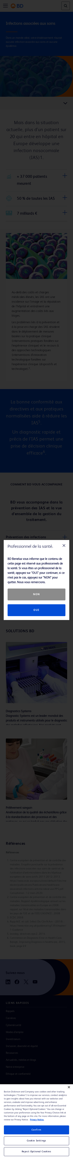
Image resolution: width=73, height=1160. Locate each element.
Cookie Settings (36, 1141)
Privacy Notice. (37, 1120)
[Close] (69, 1087)
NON (36, 594)
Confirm (36, 1130)
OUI (36, 610)
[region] (36, 1122)
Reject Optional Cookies (36, 1151)
